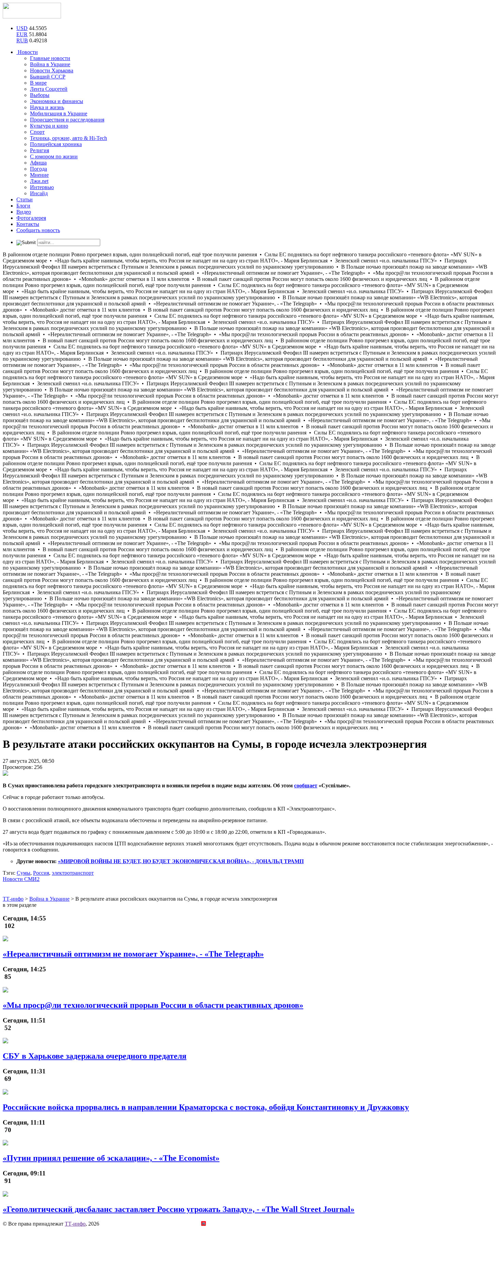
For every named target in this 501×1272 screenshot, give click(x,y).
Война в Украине (50, 64)
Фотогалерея (31, 218)
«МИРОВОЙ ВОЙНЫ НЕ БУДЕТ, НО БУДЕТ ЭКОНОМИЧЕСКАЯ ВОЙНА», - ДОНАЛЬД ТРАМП (181, 861)
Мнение (39, 175)
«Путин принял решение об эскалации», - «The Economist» (111, 1158)
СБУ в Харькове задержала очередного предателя (94, 1056)
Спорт (37, 132)
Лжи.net (39, 181)
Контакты (27, 224)
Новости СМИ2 (21, 879)
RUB (22, 40)
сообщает (305, 785)
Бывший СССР (47, 77)
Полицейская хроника (56, 144)
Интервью (42, 187)
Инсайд (39, 193)
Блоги (23, 206)
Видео (23, 212)
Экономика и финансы (56, 101)
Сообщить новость (38, 230)
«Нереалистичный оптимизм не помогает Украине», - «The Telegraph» (133, 953)
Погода (38, 169)
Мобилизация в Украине (58, 113)
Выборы (39, 95)
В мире (38, 83)
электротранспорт (73, 873)
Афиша (38, 163)
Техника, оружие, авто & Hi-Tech (68, 138)
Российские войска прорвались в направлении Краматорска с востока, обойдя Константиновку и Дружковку (206, 1107)
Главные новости (50, 58)
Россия (41, 873)
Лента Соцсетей (48, 89)
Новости (27, 52)
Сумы (23, 873)
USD (22, 28)
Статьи (24, 199)
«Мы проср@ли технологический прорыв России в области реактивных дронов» (153, 1005)
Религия (39, 150)
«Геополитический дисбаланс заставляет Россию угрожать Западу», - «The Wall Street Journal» (178, 1209)
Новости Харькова (51, 70)
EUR (22, 34)
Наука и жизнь (47, 107)
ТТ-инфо (75, 1224)
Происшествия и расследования (67, 120)
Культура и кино (49, 126)
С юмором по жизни (54, 156)
